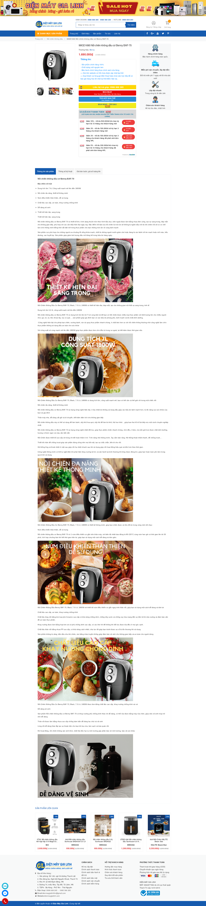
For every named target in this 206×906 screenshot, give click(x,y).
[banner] (103, 8)
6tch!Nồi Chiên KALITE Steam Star (159, 840)
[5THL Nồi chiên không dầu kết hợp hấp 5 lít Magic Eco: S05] (47, 826)
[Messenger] (5, 893)
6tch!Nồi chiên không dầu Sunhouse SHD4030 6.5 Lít (75, 840)
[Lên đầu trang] (201, 898)
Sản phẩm (97, 33)
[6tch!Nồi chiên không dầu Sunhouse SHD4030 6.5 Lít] (75, 826)
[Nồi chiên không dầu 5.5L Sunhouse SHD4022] (103, 826)
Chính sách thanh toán (90, 869)
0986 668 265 (93, 19)
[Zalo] (5, 886)
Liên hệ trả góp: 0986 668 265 (108, 87)
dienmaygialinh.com (52, 896)
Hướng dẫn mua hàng (113, 866)
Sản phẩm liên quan (46, 808)
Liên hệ (117, 33)
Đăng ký (149, 27)
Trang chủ (74, 33)
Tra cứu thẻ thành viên (114, 878)
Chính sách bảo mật (89, 878)
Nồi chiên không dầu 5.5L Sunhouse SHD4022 (103, 840)
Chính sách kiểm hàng (90, 883)
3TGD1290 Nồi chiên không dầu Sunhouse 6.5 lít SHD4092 (131, 841)
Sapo (83, 903)
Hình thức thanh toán (113, 869)
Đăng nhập (157, 27)
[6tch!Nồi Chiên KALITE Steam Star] (159, 826)
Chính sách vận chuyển (91, 881)
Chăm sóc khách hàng (113, 872)
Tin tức (108, 33)
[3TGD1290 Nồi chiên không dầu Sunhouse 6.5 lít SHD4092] (131, 826)
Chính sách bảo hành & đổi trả (91, 873)
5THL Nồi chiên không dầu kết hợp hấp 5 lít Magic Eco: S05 (47, 841)
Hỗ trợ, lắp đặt (87, 866)
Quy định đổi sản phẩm (114, 875)
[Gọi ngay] (5, 901)
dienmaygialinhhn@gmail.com (54, 893)
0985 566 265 (105, 19)
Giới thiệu (85, 33)
